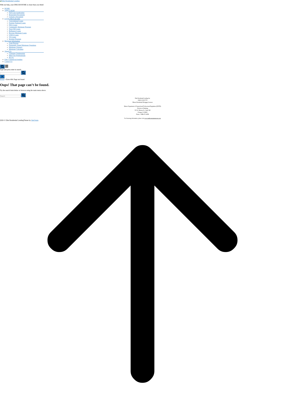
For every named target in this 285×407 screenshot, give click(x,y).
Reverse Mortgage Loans (18, 33)
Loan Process (13, 43)
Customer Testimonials (17, 53)
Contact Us (8, 62)
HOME (7, 8)
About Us (7, 51)
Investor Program (15, 39)
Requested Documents (17, 15)
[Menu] (6, 67)
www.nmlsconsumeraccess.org (152, 118)
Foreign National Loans (17, 23)
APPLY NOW (9, 10)
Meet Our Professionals (17, 55)
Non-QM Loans (14, 29)
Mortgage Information (12, 41)
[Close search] (2, 76)
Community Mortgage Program (20, 27)
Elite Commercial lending (13, 59)
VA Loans (12, 37)
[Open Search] (2, 67)
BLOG (11, 57)
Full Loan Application (16, 13)
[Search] (23, 73)
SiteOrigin (34, 120)
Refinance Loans (15, 31)
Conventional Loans (16, 21)
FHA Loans (13, 25)
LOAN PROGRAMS (12, 19)
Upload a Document (16, 17)
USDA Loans (14, 35)
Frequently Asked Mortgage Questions (22, 45)
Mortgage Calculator (16, 49)
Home (2, 79)
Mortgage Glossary (15, 47)
